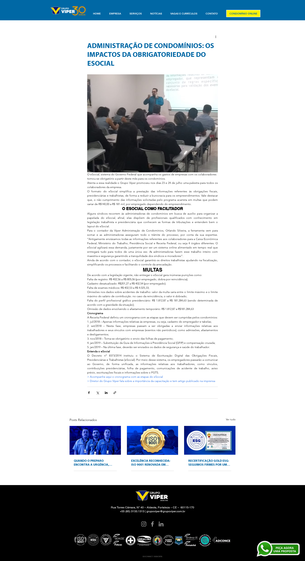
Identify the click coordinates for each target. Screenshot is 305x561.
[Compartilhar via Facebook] (89, 392)
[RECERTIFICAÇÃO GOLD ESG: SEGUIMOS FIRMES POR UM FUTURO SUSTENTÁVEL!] (209, 440)
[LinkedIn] (161, 524)
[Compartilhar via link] (114, 392)
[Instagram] (143, 524)
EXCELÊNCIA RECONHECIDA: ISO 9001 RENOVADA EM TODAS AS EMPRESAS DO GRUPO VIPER (150, 463)
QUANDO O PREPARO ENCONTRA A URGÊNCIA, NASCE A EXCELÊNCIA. (91, 463)
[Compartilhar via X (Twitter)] (97, 392)
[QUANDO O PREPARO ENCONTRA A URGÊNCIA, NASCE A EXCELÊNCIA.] (95, 440)
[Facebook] (152, 524)
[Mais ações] (216, 36)
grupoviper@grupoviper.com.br (165, 511)
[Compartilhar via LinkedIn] (106, 392)
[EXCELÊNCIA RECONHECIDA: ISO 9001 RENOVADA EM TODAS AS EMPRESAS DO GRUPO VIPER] (152, 440)
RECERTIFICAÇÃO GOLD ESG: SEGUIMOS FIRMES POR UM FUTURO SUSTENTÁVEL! (208, 463)
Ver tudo (230, 419)
